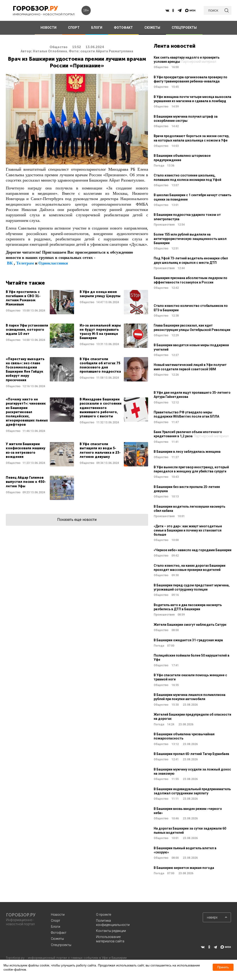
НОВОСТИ (48, 27)
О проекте (103, 914)
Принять (223, 967)
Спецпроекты (61, 945)
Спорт (55, 920)
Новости (58, 914)
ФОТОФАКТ (123, 27)
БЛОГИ (96, 27)
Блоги (55, 926)
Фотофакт (58, 932)
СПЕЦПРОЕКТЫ (184, 27)
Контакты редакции (111, 931)
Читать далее (40, 302)
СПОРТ (74, 27)
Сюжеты (57, 938)
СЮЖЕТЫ (152, 27)
